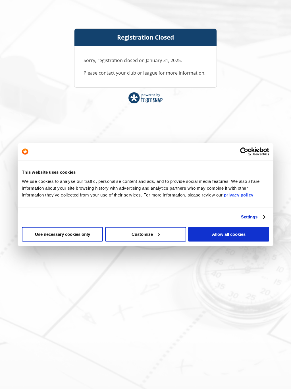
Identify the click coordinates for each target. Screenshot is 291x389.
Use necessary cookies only (62, 234)
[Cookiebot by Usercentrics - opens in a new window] (244, 151)
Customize (142, 234)
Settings (249, 216)
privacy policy (238, 195)
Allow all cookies (229, 234)
